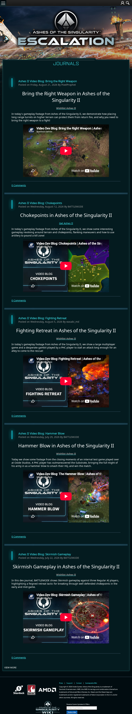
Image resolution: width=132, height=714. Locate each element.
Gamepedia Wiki (91, 683)
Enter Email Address (75, 708)
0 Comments (19, 185)
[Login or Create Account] (122, 3)
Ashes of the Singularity (66, 8)
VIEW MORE (10, 667)
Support (70, 683)
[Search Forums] (127, 3)
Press (61, 683)
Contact (79, 683)
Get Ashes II (66, 223)
